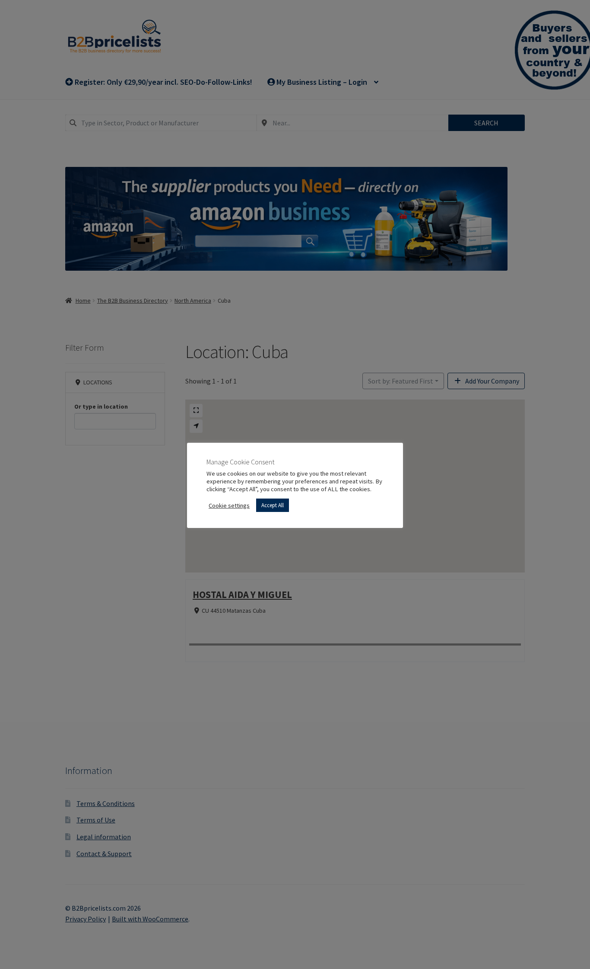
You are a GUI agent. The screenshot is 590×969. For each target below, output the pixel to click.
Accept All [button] (272, 505)
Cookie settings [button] (229, 505)
